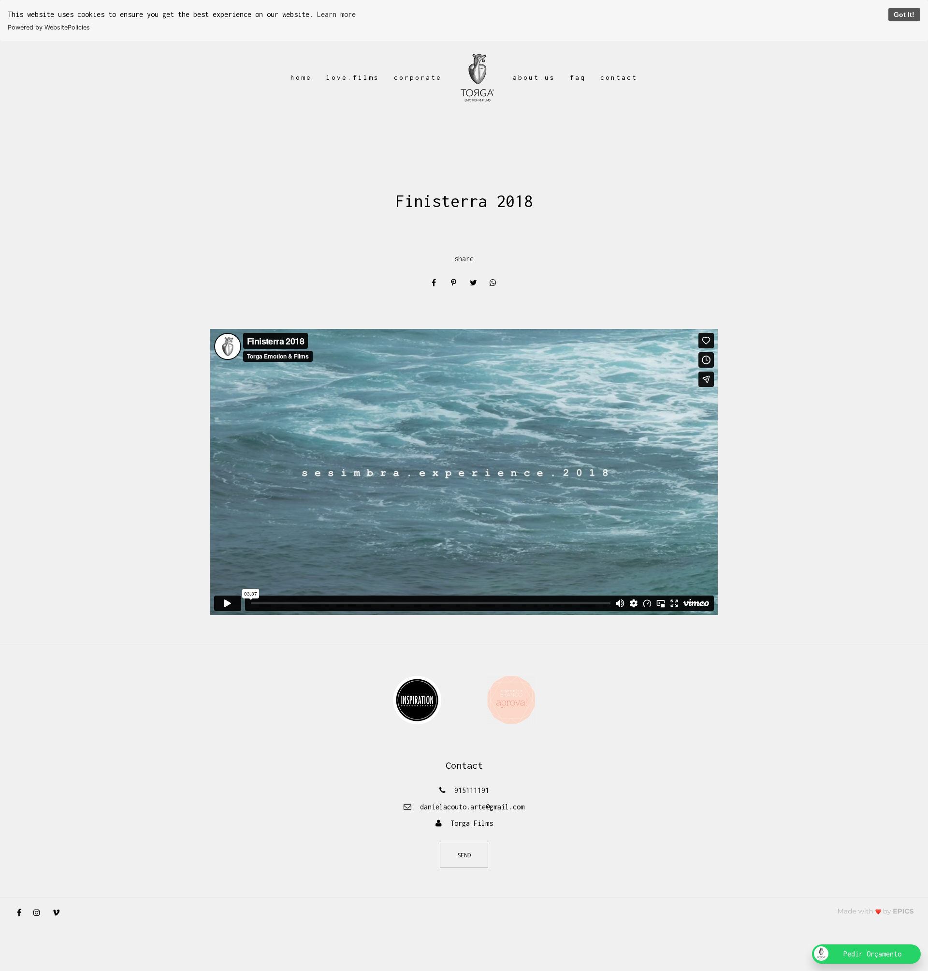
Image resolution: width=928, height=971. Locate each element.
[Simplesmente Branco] (511, 699)
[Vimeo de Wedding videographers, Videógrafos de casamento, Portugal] (60, 912)
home (301, 77)
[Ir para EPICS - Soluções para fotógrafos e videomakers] (876, 911)
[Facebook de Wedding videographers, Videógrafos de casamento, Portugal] (22, 912)
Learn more (336, 14)
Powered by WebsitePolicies (49, 27)
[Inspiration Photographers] (417, 699)
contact (619, 77)
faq (578, 77)
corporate (418, 77)
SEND (464, 855)
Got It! (904, 14)
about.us (534, 77)
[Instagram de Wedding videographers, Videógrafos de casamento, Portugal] (40, 912)
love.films (352, 77)
